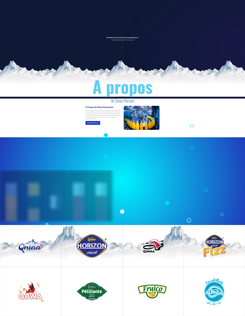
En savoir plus (92, 123)
